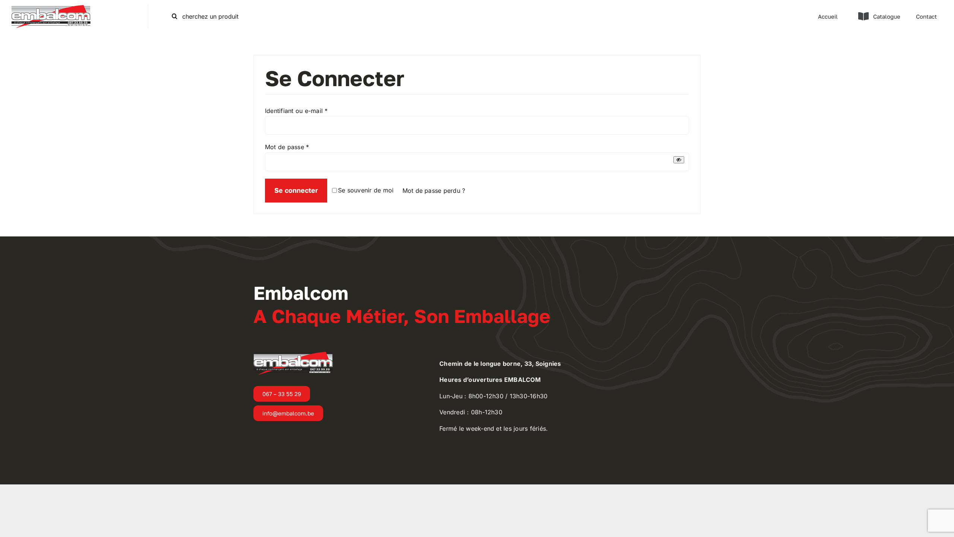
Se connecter (296, 190)
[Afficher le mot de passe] (678, 159)
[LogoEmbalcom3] (51, 7)
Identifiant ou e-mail (296, 110)
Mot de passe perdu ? (433, 190)
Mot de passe (287, 147)
